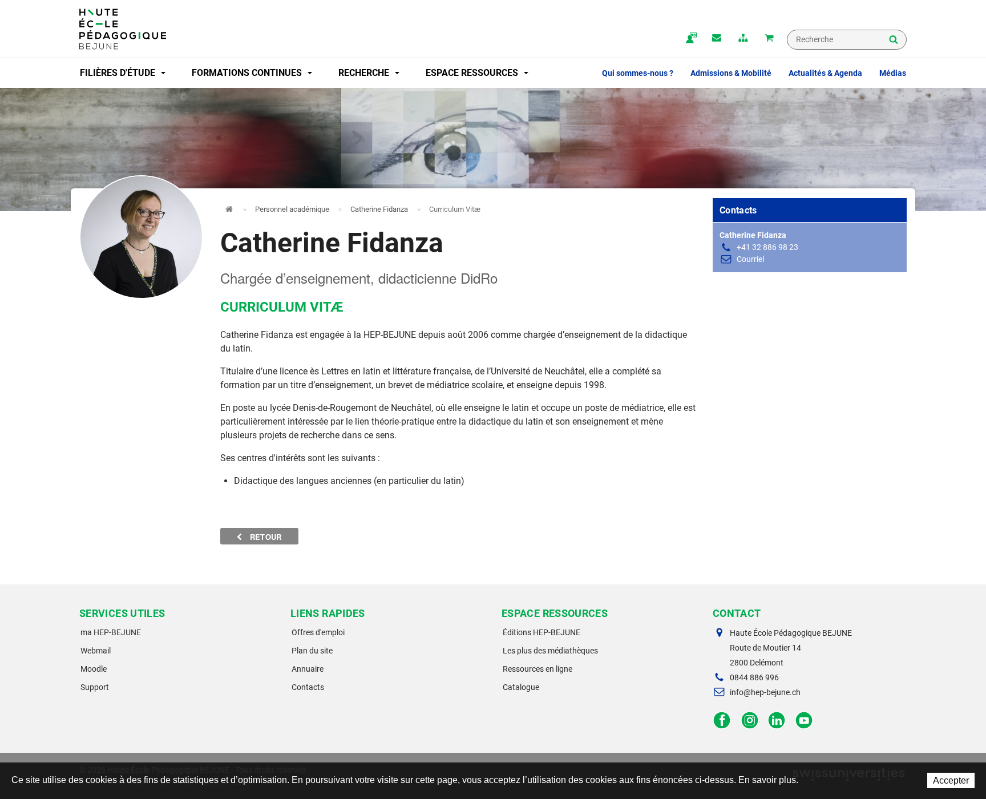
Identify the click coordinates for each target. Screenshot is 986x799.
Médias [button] (892, 73)
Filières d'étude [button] (118, 72)
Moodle (93, 668)
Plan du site (312, 650)
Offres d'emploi (318, 632)
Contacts (308, 687)
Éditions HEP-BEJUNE (541, 632)
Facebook (722, 720)
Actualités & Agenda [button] (825, 73)
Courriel (750, 259)
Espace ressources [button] (473, 72)
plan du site (743, 39)
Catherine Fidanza (379, 209)
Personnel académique (292, 209)
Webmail (95, 650)
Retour (265, 536)
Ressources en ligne (537, 668)
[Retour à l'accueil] (122, 29)
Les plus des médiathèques (550, 650)
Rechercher (894, 41)
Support (94, 687)
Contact (717, 39)
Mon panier (769, 39)
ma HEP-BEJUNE (110, 632)
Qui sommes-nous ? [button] (637, 73)
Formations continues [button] (248, 72)
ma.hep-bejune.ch (690, 39)
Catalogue (521, 687)
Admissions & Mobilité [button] (730, 73)
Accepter (951, 780)
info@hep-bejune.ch (765, 692)
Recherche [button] (364, 72)
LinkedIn (776, 720)
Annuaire (308, 668)
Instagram (749, 720)
